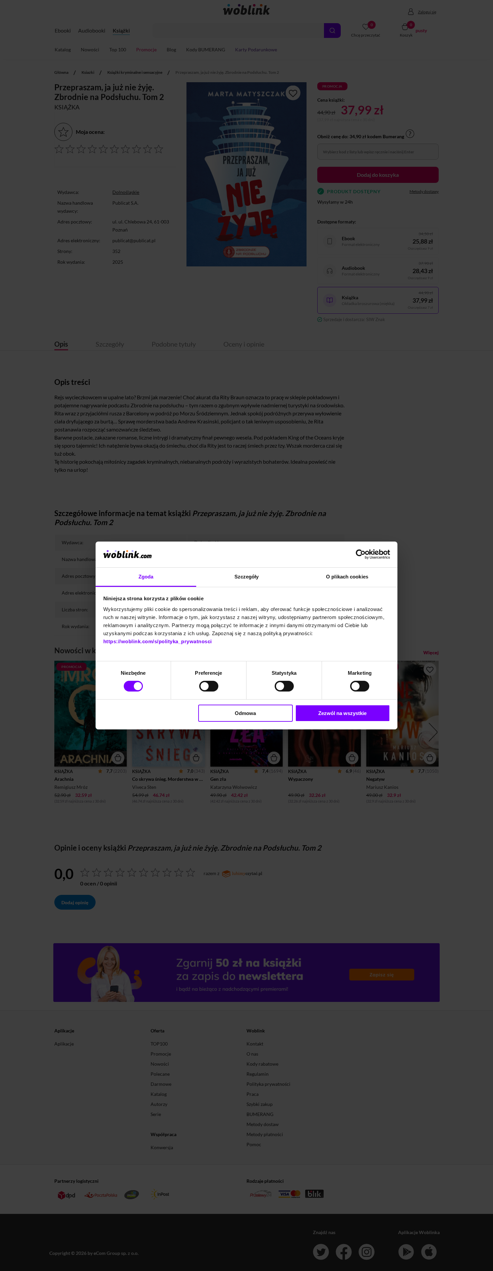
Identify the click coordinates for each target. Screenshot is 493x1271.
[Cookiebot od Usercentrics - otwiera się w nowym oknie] (360, 554)
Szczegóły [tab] (246, 576)
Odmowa (245, 713)
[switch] (208, 686)
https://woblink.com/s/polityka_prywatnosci (157, 641)
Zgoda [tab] (146, 576)
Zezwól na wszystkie (342, 713)
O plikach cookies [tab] (347, 576)
